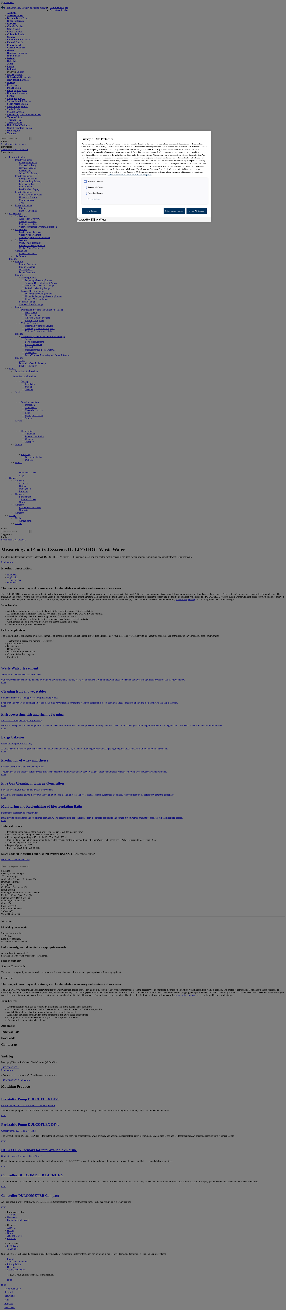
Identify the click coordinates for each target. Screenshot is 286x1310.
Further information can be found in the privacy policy (129, 175)
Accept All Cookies (196, 211)
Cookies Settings (93, 199)
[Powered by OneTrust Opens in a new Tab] (93, 220)
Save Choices (92, 211)
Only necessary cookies (174, 211)
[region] (144, 176)
